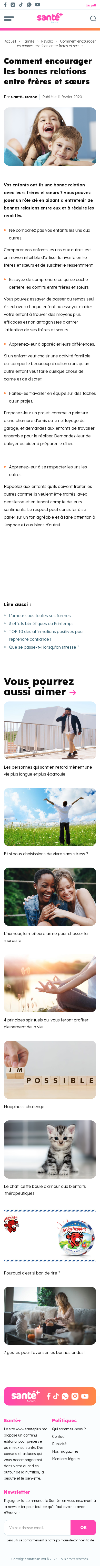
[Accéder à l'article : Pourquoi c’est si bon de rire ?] (50, 1235)
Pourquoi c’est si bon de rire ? (32, 1273)
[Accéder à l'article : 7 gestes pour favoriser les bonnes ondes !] (50, 1315)
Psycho (47, 41)
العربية (91, 5)
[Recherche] (93, 18)
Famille (28, 41)
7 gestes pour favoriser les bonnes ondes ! (44, 1352)
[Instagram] (13, 4)
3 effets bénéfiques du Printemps (41, 623)
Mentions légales (66, 1459)
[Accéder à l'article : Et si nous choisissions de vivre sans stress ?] (50, 816)
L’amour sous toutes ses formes (40, 615)
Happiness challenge (24, 1106)
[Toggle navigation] (9, 18)
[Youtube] (39, 4)
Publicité (59, 1444)
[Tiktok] (21, 4)
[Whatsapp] (29, 4)
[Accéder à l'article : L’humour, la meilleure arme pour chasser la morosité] (50, 896)
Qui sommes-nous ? (69, 1429)
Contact (59, 1436)
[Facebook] (5, 4)
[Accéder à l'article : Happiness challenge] (50, 1069)
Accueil (10, 41)
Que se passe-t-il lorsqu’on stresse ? (44, 647)
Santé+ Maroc (24, 97)
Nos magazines (65, 1451)
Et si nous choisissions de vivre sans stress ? (46, 853)
